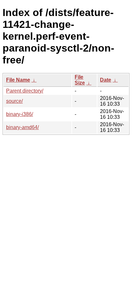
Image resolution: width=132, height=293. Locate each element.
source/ (14, 101)
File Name (18, 80)
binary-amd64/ (22, 127)
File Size (80, 79)
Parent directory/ (24, 91)
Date (105, 80)
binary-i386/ (19, 114)
